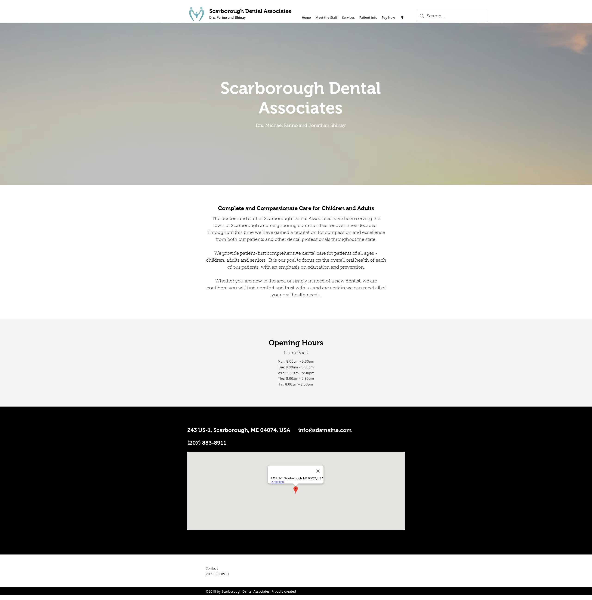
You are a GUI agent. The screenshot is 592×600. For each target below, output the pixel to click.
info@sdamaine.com (325, 430)
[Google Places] (402, 17)
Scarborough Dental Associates (250, 11)
